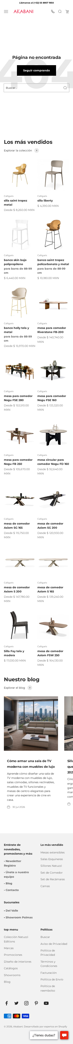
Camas (45, 886)
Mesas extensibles (52, 852)
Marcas (9, 948)
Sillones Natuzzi (51, 866)
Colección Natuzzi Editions (16, 939)
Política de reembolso (47, 988)
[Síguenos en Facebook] (6, 1003)
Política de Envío (51, 979)
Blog (7, 982)
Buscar (45, 937)
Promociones (13, 955)
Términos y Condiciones (48, 964)
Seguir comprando (36, 70)
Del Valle (12, 910)
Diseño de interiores (17, 961)
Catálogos (11, 968)
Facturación (48, 973)
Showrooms (12, 975)
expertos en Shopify (55, 1026)
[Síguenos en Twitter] (16, 1003)
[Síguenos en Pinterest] (36, 1003)
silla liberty (45, 200)
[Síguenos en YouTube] (46, 1003)
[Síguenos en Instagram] (26, 1003)
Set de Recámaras (52, 879)
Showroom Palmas (19, 917)
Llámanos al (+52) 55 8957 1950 (36, 2)
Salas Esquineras (51, 859)
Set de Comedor (51, 872)
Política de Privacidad (47, 953)
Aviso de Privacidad (53, 944)
